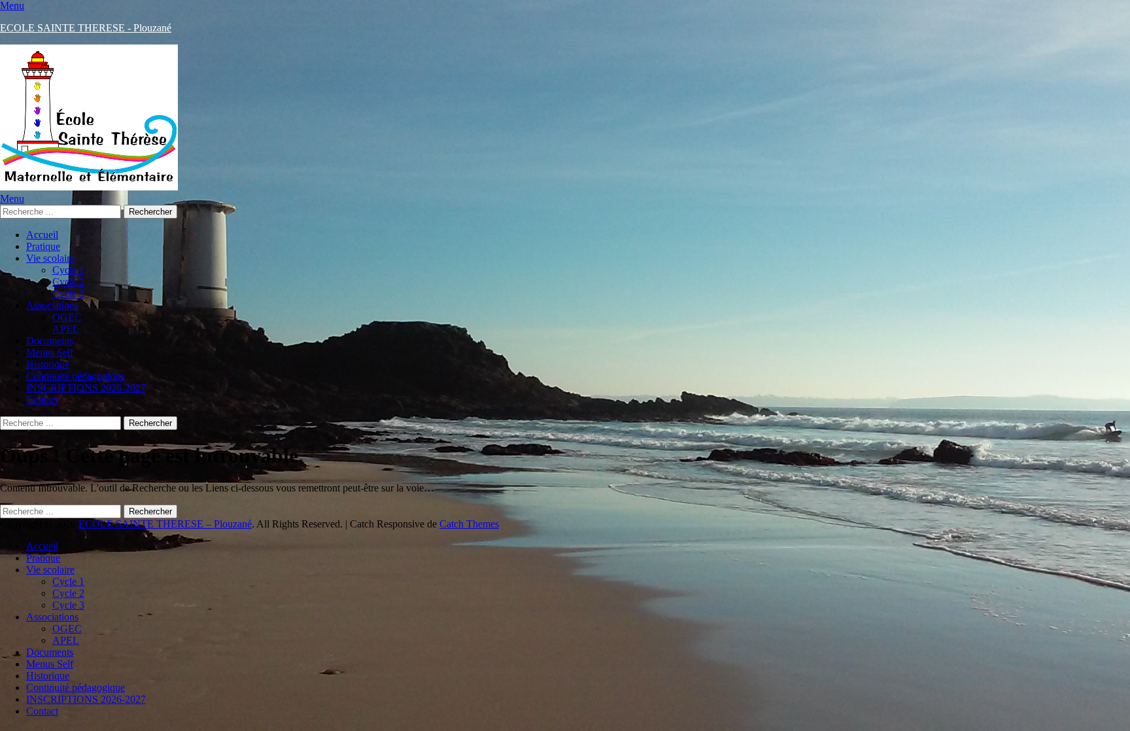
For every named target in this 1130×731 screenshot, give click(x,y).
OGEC (67, 317)
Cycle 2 (68, 281)
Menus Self (49, 352)
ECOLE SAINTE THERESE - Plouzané (85, 27)
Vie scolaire (50, 258)
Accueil (42, 234)
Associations (52, 305)
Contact (42, 399)
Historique (47, 364)
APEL (65, 328)
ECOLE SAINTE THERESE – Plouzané (165, 523)
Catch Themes (469, 523)
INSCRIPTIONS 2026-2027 (86, 387)
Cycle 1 (68, 270)
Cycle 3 (68, 293)
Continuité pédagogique (75, 376)
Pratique (43, 246)
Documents (49, 340)
